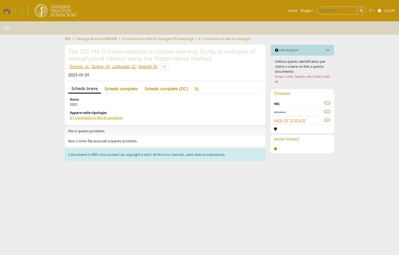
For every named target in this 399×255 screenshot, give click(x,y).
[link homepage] (15, 11)
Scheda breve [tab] (84, 88)
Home (292, 10)
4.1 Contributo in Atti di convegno (224, 38)
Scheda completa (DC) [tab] (166, 88)
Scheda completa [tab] (121, 88)
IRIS (68, 38)
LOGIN (389, 10)
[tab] (197, 88)
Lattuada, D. (123, 66)
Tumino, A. (79, 66)
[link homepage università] (56, 10)
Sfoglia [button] (305, 10)
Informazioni (288, 50)
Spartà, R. (147, 66)
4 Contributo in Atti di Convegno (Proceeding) (157, 38)
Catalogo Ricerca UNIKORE (96, 38)
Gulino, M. (100, 66)
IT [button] (370, 10)
